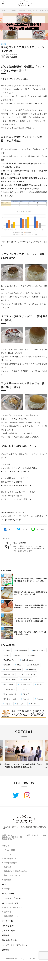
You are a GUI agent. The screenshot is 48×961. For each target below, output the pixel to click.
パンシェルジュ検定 (10, 903)
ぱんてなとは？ (8, 925)
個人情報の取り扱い (10, 940)
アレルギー (26, 694)
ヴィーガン (20, 704)
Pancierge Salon (39, 650)
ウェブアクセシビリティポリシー (15, 945)
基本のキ (7, 911)
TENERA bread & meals (12, 670)
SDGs (19, 665)
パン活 (4, 884)
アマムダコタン (9, 689)
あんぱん (40, 699)
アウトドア (26, 679)
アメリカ (24, 689)
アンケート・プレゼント (12, 898)
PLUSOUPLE (30, 655)
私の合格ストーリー (12, 916)
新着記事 (7, 867)
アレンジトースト (10, 699)
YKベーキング (9, 674)
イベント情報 (9, 850)
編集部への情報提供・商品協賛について (12, 838)
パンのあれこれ (10, 858)
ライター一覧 (7, 920)
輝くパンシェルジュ (12, 875)
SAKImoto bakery (28, 660)
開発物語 (7, 879)
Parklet (6, 655)
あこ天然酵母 (8, 684)
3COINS (7, 650)
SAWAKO (7, 665)
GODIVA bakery (21, 650)
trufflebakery (31, 670)
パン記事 (5, 845)
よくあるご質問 (8, 930)
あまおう (40, 684)
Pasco (17, 655)
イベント (7, 704)
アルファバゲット (10, 694)
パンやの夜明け (10, 862)
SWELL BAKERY (33, 665)
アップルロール (25, 684)
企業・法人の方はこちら (36, 835)
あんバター (26, 699)
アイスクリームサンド (27, 674)
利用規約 (5, 935)
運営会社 (5, 950)
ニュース (7, 854)
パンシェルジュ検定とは (14, 907)
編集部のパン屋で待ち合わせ (15, 871)
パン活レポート (8, 893)
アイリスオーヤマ (10, 679)
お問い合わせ (7, 835)
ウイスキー (34, 704)
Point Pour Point (9, 660)
